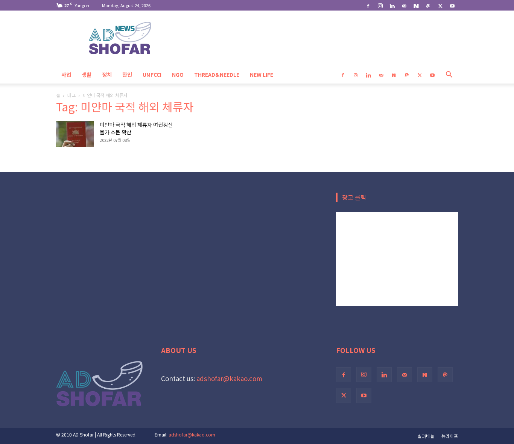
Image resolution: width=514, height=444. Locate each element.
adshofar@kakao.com (229, 378)
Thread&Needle (216, 74)
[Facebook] (368, 5)
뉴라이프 (449, 436)
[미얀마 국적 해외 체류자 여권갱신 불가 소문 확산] (75, 134)
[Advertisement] (397, 259)
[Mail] (404, 5)
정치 (107, 74)
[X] (440, 5)
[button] (449, 74)
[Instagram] (380, 5)
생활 (86, 74)
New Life (261, 74)
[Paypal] (428, 5)
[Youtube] (452, 5)
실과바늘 (426, 436)
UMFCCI (152, 74)
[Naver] (416, 5)
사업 (66, 74)
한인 (127, 74)
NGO (178, 74)
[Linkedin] (392, 5)
